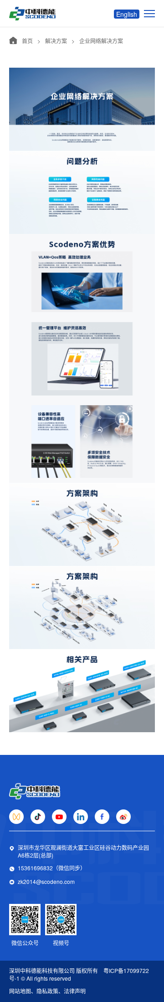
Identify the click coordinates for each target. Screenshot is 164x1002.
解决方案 (56, 41)
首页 (27, 41)
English (126, 14)
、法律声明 (72, 991)
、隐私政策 (44, 991)
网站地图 (20, 991)
